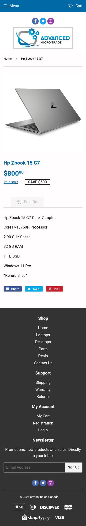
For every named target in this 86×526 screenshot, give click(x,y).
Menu (14, 6)
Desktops (43, 342)
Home (8, 58)
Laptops (43, 335)
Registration (43, 423)
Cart (78, 6)
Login (43, 430)
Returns (43, 396)
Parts (43, 349)
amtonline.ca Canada (44, 497)
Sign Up (73, 467)
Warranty (43, 389)
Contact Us (43, 363)
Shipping (43, 382)
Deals (43, 356)
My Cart (43, 416)
